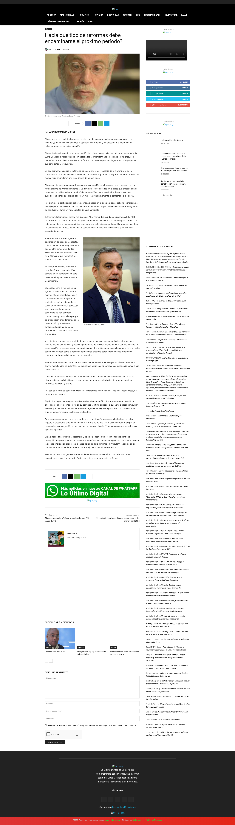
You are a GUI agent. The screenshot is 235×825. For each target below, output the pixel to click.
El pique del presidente (170, 719)
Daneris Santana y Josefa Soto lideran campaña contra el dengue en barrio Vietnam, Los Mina (167, 447)
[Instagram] (50, 2)
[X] (54, 2)
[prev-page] (46, 661)
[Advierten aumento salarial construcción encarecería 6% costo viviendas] (152, 184)
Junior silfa (150, 301)
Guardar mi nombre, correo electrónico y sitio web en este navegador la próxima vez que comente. (92, 725)
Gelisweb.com (138, 820)
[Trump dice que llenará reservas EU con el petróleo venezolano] (152, 171)
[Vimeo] (57, 2)
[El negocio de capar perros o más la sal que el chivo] (92, 638)
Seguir (185, 88)
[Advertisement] (92, 585)
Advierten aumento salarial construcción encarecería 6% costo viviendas (173, 184)
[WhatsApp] (100, 123)
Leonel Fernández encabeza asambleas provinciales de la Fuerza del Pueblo (173, 156)
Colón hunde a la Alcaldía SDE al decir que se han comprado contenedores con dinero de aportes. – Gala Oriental (166, 379)
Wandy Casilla (152, 623)
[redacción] (46, 49)
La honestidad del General (55, 652)
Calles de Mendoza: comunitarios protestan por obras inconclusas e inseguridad (167, 270)
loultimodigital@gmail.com (124, 807)
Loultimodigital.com (112, 820)
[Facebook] (46, 2)
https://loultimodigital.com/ (76, 537)
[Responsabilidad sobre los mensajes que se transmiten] (125, 638)
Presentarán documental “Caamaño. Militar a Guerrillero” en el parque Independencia (165, 497)
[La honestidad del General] (60, 638)
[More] (113, 123)
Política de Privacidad (154, 820)
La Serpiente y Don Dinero (163, 411)
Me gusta (184, 82)
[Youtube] (61, 2)
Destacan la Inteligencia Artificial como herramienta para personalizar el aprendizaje (167, 523)
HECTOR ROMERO (153, 358)
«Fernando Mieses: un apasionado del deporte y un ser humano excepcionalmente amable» (165, 657)
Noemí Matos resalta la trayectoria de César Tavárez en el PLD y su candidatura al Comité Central (165, 350)
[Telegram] (106, 123)
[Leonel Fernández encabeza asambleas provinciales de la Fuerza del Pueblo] (152, 157)
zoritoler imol (152, 478)
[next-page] (51, 661)
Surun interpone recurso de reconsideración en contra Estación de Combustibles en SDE (168, 368)
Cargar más (167, 195)
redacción (56, 49)
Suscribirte (183, 105)
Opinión (48, 29)
